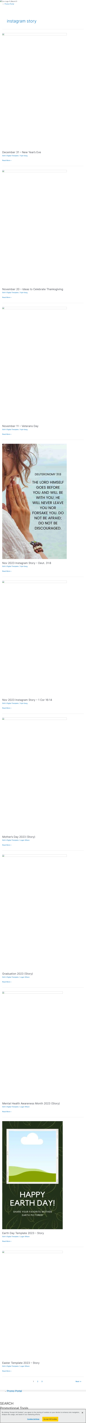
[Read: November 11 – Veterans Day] (34, 364)
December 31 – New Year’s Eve (21, 152)
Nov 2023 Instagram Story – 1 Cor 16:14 (27, 699)
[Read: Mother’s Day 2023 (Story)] (34, 775)
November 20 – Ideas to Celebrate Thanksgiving (32, 289)
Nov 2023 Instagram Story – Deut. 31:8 (26, 563)
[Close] (82, 1412)
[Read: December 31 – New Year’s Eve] (34, 90)
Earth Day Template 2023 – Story (23, 1233)
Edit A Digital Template (10, 156)
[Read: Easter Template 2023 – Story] (32, 1305)
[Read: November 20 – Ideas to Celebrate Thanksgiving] (34, 227)
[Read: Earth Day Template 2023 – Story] (32, 1175)
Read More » (6, 160)
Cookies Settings (33, 1419)
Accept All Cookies (50, 1419)
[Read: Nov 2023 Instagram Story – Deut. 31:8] (34, 501)
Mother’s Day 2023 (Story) (18, 836)
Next (78, 1381)
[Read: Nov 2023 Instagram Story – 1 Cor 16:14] (34, 638)
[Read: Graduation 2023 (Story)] (34, 912)
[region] (43, 1416)
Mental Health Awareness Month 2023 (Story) (31, 1103)
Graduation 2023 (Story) (17, 973)
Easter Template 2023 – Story (21, 1362)
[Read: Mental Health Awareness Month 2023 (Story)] (32, 1045)
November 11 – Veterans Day (20, 426)
